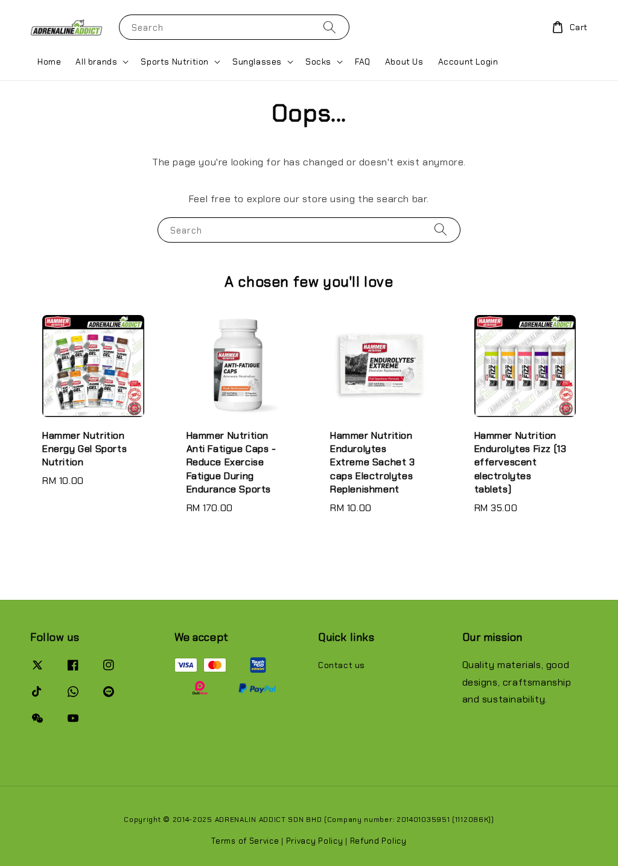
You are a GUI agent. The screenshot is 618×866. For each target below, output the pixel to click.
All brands (96, 61)
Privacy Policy (314, 841)
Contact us (341, 665)
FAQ (363, 61)
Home (49, 61)
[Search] (329, 27)
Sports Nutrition (175, 61)
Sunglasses (257, 61)
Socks (318, 61)
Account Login (468, 61)
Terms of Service (245, 841)
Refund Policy (378, 841)
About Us (404, 61)
